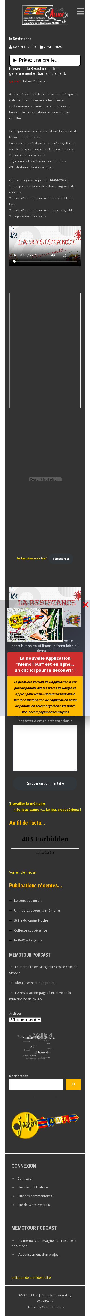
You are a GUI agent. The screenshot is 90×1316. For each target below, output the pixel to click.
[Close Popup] (85, 605)
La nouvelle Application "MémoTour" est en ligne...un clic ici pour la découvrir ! (45, 664)
